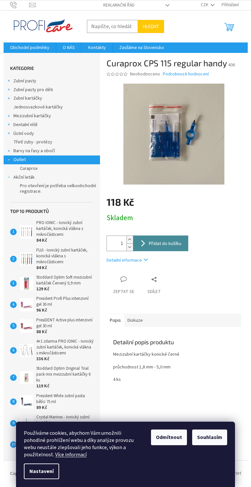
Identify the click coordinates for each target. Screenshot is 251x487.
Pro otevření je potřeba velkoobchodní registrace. (58, 189)
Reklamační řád (119, 5)
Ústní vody (23, 133)
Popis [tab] (115, 320)
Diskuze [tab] (135, 320)
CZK (205, 5)
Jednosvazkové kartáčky (38, 107)
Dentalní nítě (25, 125)
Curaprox (29, 168)
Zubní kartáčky (27, 98)
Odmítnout (169, 437)
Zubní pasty (24, 81)
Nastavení (41, 471)
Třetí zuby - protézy (32, 142)
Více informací (71, 454)
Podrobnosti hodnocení (186, 74)
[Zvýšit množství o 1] (129, 239)
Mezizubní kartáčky (32, 116)
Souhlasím (209, 437)
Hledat (151, 26)
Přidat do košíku (165, 243)
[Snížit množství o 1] (129, 247)
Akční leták (24, 177)
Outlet (19, 159)
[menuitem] (30, 47)
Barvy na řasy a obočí (34, 151)
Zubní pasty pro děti (33, 90)
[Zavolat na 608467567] (19, 5)
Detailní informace (124, 260)
